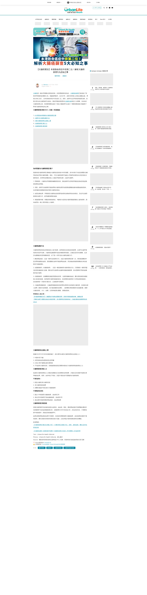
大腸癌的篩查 (74, 93)
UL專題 (110, 19)
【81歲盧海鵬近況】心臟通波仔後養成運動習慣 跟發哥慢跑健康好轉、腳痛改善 (58, 296)
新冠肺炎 (90, 19)
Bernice (46, 84)
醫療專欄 (54, 19)
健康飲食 (75, 19)
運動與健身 (82, 19)
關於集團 (49, 2)
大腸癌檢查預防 (69, 448)
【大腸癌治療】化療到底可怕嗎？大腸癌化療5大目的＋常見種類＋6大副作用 (56, 431)
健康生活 (68, 19)
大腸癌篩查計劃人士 (41, 123)
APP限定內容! (38, 19)
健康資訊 (47, 19)
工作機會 (98, 2)
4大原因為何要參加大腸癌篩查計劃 (45, 115)
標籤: (35, 448)
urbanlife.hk (47, 442)
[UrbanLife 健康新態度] (73, 10)
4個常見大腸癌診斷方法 (42, 118)
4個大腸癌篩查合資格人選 (43, 121)
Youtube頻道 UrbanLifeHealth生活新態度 (53, 444)
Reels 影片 (102, 19)
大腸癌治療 (68, 101)
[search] (104, 7)
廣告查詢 (88, 2)
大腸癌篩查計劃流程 (41, 126)
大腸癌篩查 (58, 448)
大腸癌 (35, 93)
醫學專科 (61, 19)
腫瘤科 (64, 76)
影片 (96, 19)
